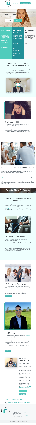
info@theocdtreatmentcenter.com (18, 414)
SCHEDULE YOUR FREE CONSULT (25, 3)
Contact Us (26, 415)
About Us (26, 416)
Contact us (23, 394)
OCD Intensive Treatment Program (30, 413)
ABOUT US (7, 350)
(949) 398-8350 (17, 416)
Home (25, 412)
